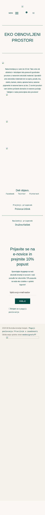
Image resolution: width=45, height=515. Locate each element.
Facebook (10, 194)
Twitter (22, 194)
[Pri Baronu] (22, 6)
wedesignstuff (29, 334)
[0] (24, 13)
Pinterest (34, 194)
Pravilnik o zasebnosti (26, 331)
